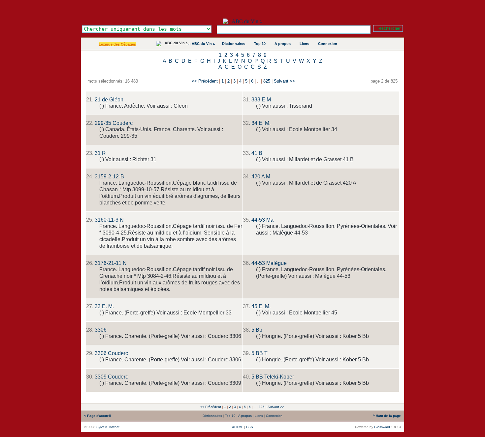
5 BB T (259, 353)
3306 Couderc (111, 353)
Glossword (382, 427)
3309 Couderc (111, 377)
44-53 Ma (262, 220)
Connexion (327, 44)
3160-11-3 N (109, 220)
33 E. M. (104, 306)
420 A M (260, 176)
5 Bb (256, 330)
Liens (304, 44)
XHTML (237, 427)
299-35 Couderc (114, 123)
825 (266, 81)
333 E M (261, 99)
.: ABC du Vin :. (201, 44)
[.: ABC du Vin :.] (242, 21)
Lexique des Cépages (117, 44)
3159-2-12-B (109, 176)
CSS (249, 427)
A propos (283, 44)
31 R (100, 153)
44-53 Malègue (269, 263)
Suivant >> (284, 81)
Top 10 (260, 44)
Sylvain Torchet (107, 427)
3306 (101, 330)
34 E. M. (261, 123)
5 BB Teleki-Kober (272, 377)
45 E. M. (261, 306)
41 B (256, 153)
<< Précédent (205, 81)
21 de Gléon (109, 99)
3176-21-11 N (111, 263)
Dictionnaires (233, 44)
